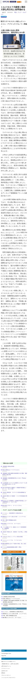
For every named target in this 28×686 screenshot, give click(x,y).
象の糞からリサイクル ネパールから (11, 523)
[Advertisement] (14, 448)
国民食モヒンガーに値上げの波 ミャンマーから (14, 516)
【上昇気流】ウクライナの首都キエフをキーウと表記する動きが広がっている (14, 483)
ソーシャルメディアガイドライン (8, 677)
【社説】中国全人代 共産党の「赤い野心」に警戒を (14, 532)
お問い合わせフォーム (6, 666)
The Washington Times (6, 653)
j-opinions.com (4, 670)
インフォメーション (5, 668)
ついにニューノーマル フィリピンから (12, 540)
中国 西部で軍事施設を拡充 (9, 520)
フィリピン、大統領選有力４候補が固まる (12, 513)
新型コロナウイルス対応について (8, 661)
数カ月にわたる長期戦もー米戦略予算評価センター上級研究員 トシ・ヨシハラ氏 (14, 501)
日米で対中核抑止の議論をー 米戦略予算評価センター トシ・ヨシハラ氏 (14, 488)
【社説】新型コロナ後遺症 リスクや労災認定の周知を (14, 496)
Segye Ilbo (3, 655)
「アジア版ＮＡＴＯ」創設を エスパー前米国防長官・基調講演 (14, 527)
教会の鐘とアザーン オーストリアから (12, 505)
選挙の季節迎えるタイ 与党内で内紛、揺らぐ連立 (14, 543)
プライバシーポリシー (6, 675)
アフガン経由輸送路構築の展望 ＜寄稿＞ (12, 547)
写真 (15, 12)
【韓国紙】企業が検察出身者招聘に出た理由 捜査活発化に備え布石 (14, 474)
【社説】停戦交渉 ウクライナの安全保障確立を (14, 492)
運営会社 (3, 672)
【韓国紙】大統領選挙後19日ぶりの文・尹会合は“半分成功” (14, 478)
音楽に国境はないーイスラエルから (11, 469)
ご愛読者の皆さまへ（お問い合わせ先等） (10, 663)
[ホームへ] (9, 2)
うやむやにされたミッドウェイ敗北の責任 (12, 536)
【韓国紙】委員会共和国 (8, 466)
